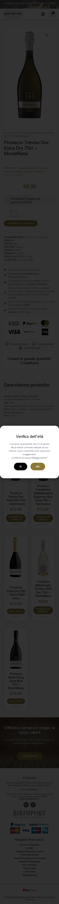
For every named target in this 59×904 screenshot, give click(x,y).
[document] (29, 452)
